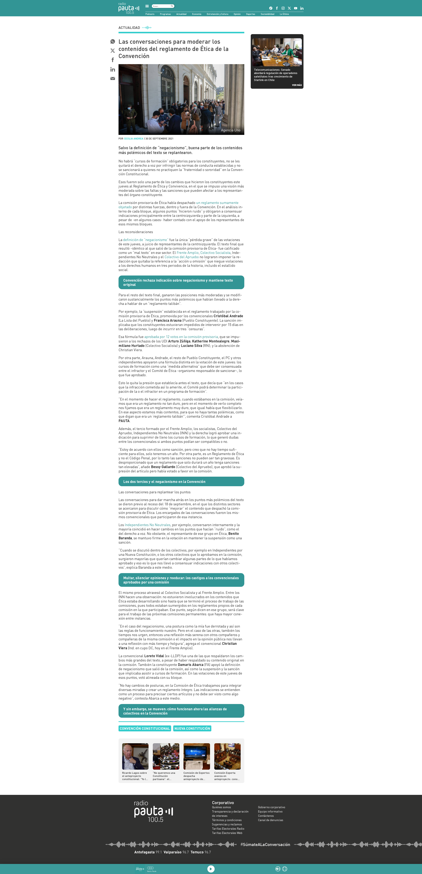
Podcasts (149, 14)
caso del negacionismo (146, 626)
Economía (196, 14)
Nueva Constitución (192, 728)
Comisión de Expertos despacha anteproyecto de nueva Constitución (196, 776)
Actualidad (181, 14)
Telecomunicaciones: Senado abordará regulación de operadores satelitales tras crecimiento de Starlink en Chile (275, 75)
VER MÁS (297, 84)
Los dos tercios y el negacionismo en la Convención (164, 481)
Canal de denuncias (270, 820)
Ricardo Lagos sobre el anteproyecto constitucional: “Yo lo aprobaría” (134, 776)
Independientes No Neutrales (147, 525)
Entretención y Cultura (217, 14)
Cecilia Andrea (133, 138)
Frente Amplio (188, 252)
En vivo (150, 868)
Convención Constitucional (145, 728)
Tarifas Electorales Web (227, 833)
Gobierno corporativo (271, 807)
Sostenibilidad (267, 14)
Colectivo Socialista (215, 252)
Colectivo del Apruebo (182, 257)
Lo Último (284, 14)
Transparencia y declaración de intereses (230, 813)
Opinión (237, 14)
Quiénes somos (221, 807)
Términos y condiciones (227, 820)
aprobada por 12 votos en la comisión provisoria (181, 337)
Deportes (250, 14)
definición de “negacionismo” (145, 240)
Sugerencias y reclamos (227, 824)
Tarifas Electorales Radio (228, 828)
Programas (165, 14)
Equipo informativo (270, 811)
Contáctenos (266, 815)
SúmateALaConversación (265, 844)
